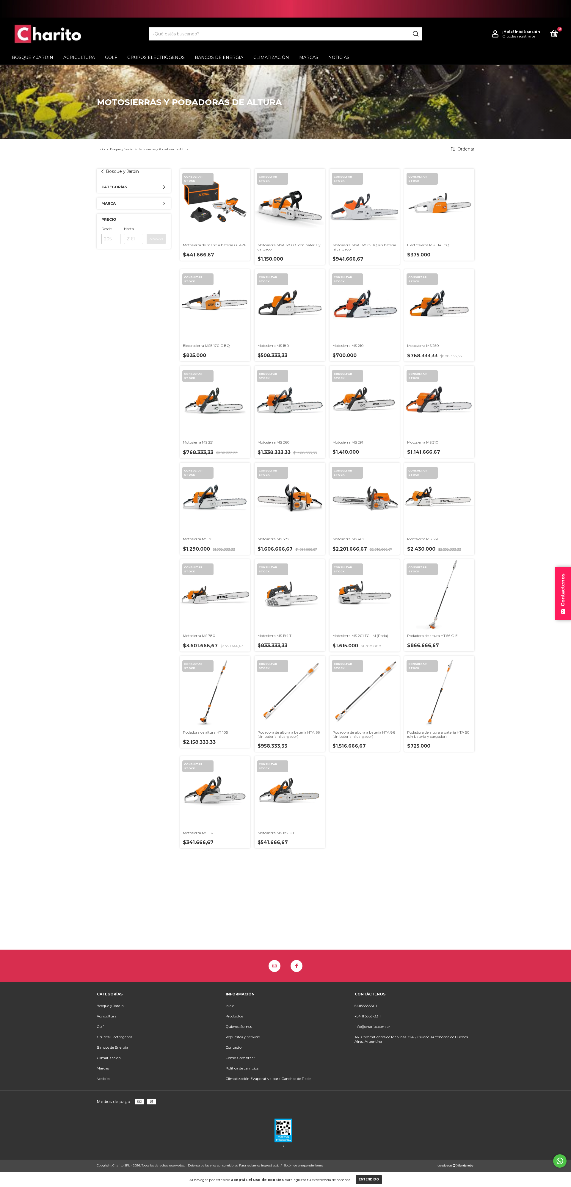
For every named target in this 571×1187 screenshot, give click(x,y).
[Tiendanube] (455, 1166)
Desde (106, 228)
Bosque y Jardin (32, 57)
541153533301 (365, 1005)
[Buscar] (415, 34)
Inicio (101, 149)
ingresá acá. (270, 1165)
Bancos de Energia (219, 57)
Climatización (271, 57)
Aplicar (156, 238)
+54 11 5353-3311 (367, 1016)
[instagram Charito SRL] (274, 966)
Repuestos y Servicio (242, 1037)
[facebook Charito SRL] (296, 966)
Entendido (369, 1179)
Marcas (308, 57)
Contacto (233, 1047)
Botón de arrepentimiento (303, 1165)
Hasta (129, 228)
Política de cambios (241, 1068)
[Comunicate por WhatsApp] (560, 1161)
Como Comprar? (240, 1058)
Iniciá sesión (527, 31)
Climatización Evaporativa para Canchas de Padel (268, 1078)
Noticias (338, 57)
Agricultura (79, 57)
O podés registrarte (518, 36)
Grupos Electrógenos (156, 57)
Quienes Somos (238, 1026)
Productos (234, 1016)
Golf (111, 57)
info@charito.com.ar (372, 1026)
